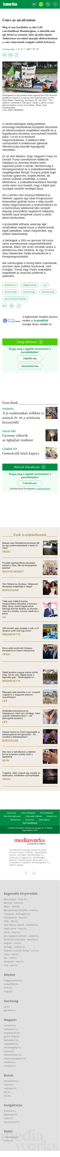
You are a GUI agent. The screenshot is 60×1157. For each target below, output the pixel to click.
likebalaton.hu (11, 1040)
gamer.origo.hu (12, 1036)
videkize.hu (9, 1062)
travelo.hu (9, 1051)
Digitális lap (30, 358)
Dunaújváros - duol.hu (15, 917)
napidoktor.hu (11, 1043)
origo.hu (8, 991)
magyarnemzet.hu (13, 980)
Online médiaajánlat (28, 813)
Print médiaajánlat (46, 813)
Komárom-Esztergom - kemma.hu (21, 939)
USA (45, 285)
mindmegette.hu (12, 1047)
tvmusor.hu (10, 1065)
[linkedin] (34, 873)
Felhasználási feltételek (33, 816)
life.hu (7, 1092)
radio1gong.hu (11, 1137)
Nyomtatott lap (30, 366)
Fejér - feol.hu (11, 921)
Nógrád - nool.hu (12, 943)
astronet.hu (10, 1025)
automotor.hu (11, 1029)
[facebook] (26, 873)
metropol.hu (10, 1088)
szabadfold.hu (11, 984)
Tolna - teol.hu (11, 954)
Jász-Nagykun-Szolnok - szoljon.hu (21, 935)
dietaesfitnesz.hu (12, 1054)
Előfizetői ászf (15, 820)
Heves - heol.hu (12, 932)
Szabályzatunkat (43, 489)
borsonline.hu (11, 1080)
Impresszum (11, 813)
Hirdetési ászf (52, 816)
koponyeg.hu (10, 1114)
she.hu (7, 1095)
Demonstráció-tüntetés (15, 298)
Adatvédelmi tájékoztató (11, 816)
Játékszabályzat (44, 820)
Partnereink (29, 820)
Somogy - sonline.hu (14, 946)
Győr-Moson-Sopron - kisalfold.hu (21, 924)
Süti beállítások (30, 823)
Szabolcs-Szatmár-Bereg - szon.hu (21, 950)
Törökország (29, 292)
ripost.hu (8, 1084)
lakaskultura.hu (12, 1032)
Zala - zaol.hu (11, 965)
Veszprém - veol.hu (13, 961)
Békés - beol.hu (12, 906)
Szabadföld (40, 320)
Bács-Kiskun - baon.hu (15, 899)
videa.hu (8, 1118)
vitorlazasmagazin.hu (15, 1058)
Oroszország (10, 292)
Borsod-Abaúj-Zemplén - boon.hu (21, 910)
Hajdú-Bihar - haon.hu (15, 928)
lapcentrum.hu (11, 1121)
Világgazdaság (30, 285)
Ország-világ (8, 49)
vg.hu (7, 1006)
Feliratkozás (30, 483)
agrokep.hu (9, 1010)
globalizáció (10, 285)
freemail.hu (10, 1110)
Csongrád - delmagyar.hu (17, 913)
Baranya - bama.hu (13, 902)
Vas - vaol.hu (10, 957)
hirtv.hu (8, 987)
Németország (47, 292)
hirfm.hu (8, 1140)
